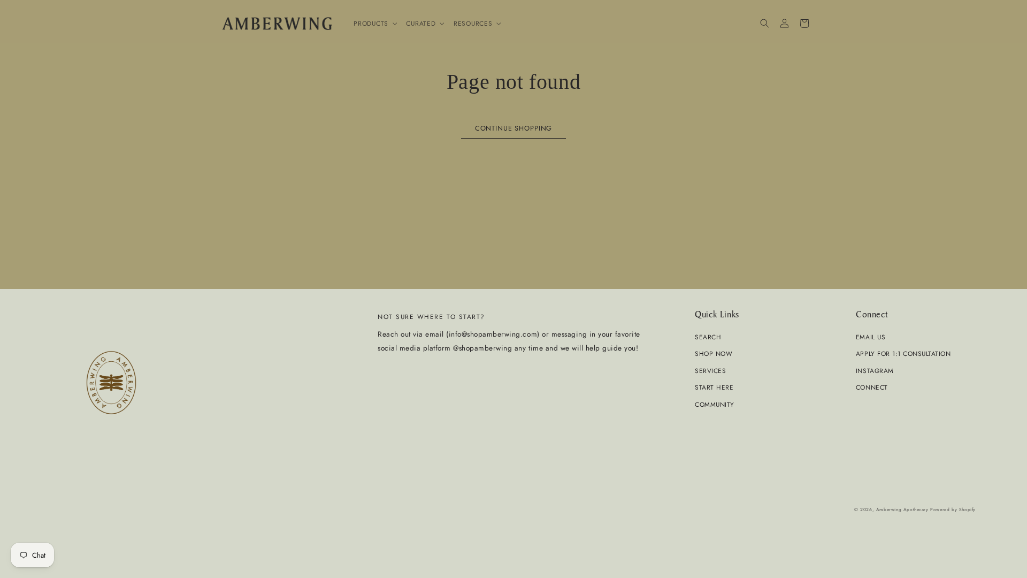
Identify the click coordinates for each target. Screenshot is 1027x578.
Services (710, 370)
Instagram (875, 370)
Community (714, 404)
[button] (374, 23)
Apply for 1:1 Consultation (903, 353)
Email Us (870, 336)
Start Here (714, 387)
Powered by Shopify (953, 509)
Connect (872, 387)
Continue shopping (513, 128)
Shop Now (713, 353)
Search (708, 336)
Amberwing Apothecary (902, 509)
